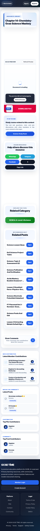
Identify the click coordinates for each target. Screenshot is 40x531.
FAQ (9, 445)
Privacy (8, 467)
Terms (15, 467)
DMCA (30, 453)
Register (34, 3)
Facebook (12, 133)
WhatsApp (12, 127)
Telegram (28, 127)
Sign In (26, 3)
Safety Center (29, 467)
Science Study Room (20, 104)
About (10, 441)
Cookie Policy (30, 449)
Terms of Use (30, 441)
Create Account (20, 429)
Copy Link (20, 138)
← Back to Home (7, 3)
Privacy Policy (30, 445)
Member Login (20, 423)
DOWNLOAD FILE (24, 80)
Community (13, 342)
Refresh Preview (28, 33)
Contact (9, 449)
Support (20, 467)
